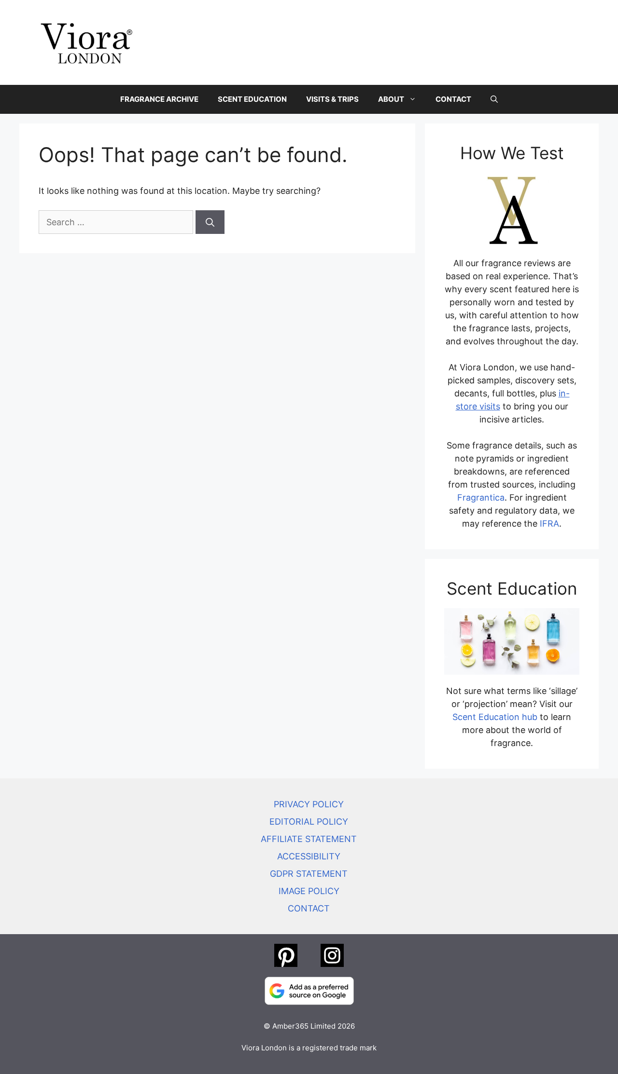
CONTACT (453, 99)
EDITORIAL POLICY (308, 821)
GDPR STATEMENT (309, 874)
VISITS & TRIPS (332, 99)
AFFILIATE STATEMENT (309, 839)
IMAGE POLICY (309, 891)
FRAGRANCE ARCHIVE (159, 99)
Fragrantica (481, 497)
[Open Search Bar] (494, 99)
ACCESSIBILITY (308, 856)
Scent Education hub (494, 717)
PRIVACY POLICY (309, 804)
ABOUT (391, 99)
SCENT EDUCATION (252, 99)
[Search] (210, 222)
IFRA (549, 523)
